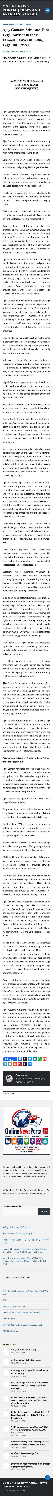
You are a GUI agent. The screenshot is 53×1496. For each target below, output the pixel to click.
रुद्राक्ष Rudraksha (10, 1331)
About (5, 1300)
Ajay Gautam (11, 52)
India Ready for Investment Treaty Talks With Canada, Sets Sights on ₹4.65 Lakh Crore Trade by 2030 (25, 1261)
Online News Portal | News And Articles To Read (21, 10)
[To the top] (47, 1477)
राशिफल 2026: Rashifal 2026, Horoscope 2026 (23, 1325)
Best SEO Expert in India (14, 1306)
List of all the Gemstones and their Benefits (22, 1312)
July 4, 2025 (25, 52)
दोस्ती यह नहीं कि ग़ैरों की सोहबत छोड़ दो (17, 1234)
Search (44, 1211)
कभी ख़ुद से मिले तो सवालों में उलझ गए (16, 1227)
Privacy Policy (9, 1319)
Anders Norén (19, 1491)
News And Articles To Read (17, 24)
